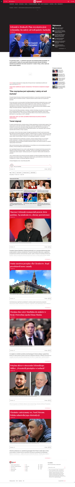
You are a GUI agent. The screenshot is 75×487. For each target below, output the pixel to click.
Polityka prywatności (12, 480)
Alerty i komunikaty (45, 4)
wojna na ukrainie (19, 172)
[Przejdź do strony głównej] (36, 1)
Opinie (55, 4)
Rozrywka (52, 4)
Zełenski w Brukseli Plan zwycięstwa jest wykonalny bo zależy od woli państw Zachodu (29, 7)
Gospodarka (21, 4)
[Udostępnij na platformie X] (49, 169)
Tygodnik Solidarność (32, 4)
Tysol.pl (64, 480)
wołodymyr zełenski (26, 172)
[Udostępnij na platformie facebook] (48, 169)
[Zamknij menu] (1, 1)
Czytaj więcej (61, 48)
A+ (5, 1)
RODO (17, 480)
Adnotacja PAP (13, 470)
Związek (16, 4)
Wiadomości (12, 4)
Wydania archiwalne (13, 469)
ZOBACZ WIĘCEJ (33, 172)
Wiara (39, 4)
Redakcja (26, 467)
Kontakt (26, 469)
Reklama (26, 470)
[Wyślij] (64, 467)
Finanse (26, 4)
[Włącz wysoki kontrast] (6, 1)
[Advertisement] (37, 17)
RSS (23, 480)
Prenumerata (60, 4)
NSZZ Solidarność (12, 1)
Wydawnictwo (27, 466)
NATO (19, 84)
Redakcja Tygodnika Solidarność (15, 464)
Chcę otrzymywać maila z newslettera (56, 470)
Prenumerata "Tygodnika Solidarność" (16, 466)
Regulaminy (20, 480)
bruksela (13, 172)
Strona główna (11, 7)
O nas (26, 464)
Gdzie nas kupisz (13, 467)
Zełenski (11, 83)
